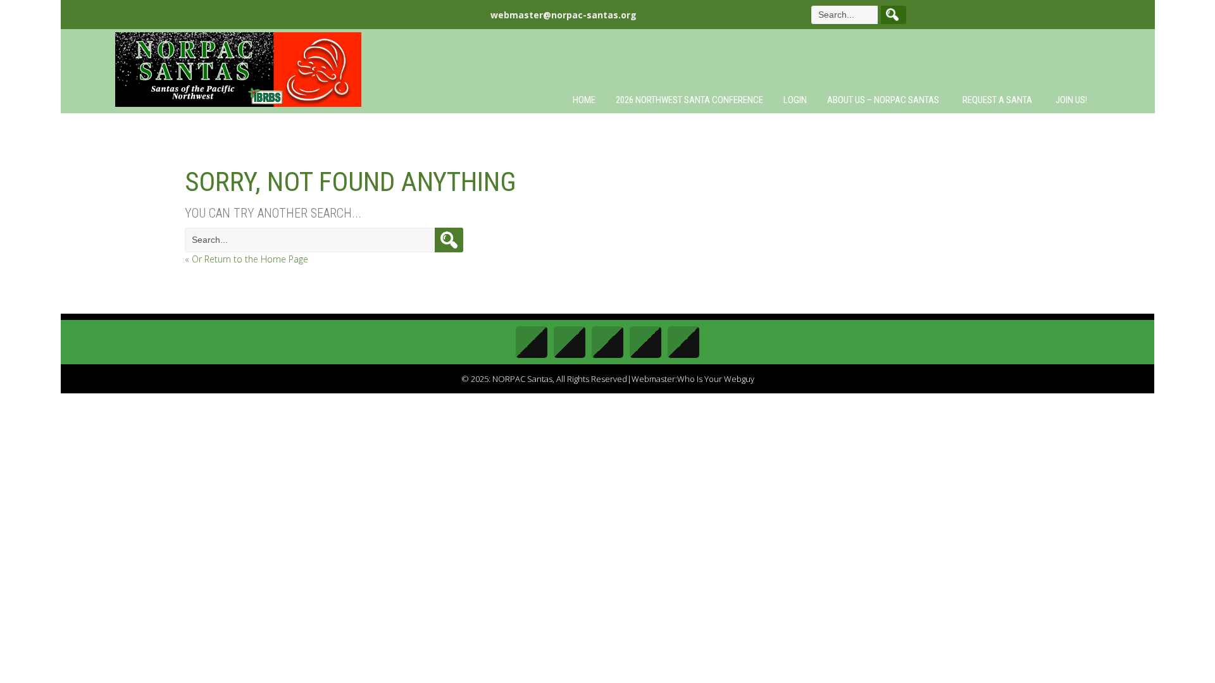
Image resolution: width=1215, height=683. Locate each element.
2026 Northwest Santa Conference (689, 100)
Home (584, 100)
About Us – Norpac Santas (883, 100)
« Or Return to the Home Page (246, 259)
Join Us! (1071, 100)
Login (795, 100)
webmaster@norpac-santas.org (563, 15)
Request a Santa (997, 100)
